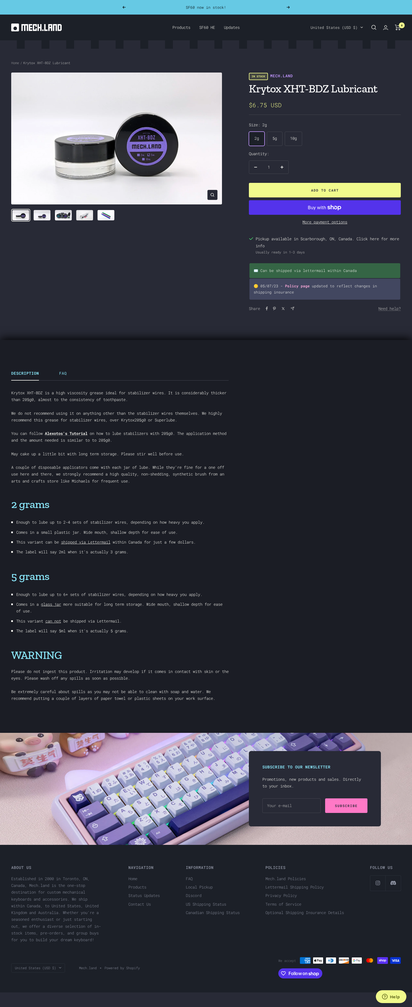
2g (256, 138)
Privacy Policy (281, 895)
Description (25, 373)
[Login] (385, 27)
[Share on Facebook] (267, 309)
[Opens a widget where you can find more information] (391, 997)
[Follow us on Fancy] (393, 883)
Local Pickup (199, 887)
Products (181, 27)
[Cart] (398, 27)
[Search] (373, 27)
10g (293, 138)
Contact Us (139, 904)
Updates (232, 27)
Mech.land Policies (285, 878)
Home (15, 62)
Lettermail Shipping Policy (294, 887)
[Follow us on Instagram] (377, 883)
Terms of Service (283, 904)
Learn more (238, 9)
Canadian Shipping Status (213, 912)
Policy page (297, 285)
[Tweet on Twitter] (283, 309)
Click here (368, 238)
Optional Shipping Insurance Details (304, 912)
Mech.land (281, 75)
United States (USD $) (334, 27)
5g (274, 138)
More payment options (324, 222)
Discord (194, 895)
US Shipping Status (206, 904)
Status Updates (144, 895)
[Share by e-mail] (292, 308)
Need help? (389, 308)
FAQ (63, 373)
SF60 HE (207, 27)
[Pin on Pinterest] (274, 309)
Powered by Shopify (122, 968)
